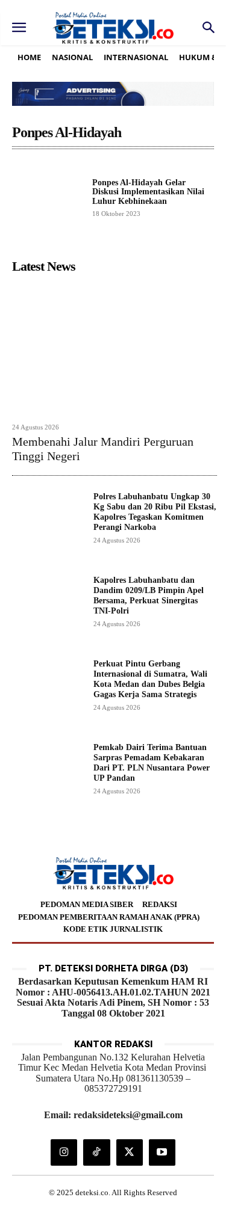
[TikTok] (96, 1152)
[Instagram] (64, 1152)
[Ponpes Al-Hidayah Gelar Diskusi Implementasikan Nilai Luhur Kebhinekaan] (47, 197)
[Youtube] (162, 1152)
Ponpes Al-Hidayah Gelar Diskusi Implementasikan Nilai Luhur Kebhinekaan (148, 192)
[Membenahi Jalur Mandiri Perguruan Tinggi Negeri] (114, 347)
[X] (129, 1152)
